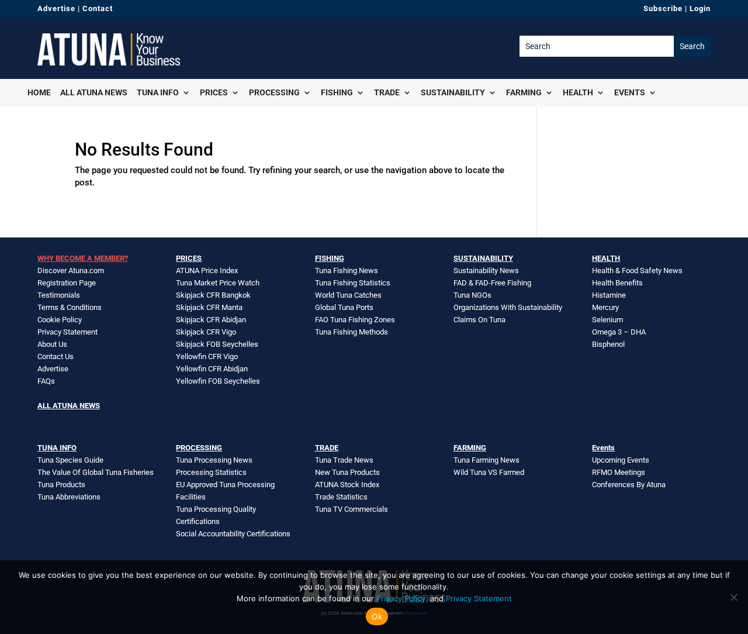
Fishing (337, 92)
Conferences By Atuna (629, 484)
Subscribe (663, 8)
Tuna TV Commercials (351, 509)
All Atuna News (93, 92)
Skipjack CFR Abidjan (211, 319)
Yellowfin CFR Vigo (207, 356)
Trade (387, 92)
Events (629, 92)
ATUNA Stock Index (347, 484)
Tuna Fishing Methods (351, 332)
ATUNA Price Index (207, 270)
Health (578, 92)
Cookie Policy (59, 319)
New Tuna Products (347, 472)
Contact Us (55, 356)
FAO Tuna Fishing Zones (355, 319)
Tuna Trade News (344, 460)
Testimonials (58, 295)
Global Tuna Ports (344, 307)
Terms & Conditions (69, 307)
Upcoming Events (620, 460)
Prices (214, 92)
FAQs (46, 381)
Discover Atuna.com (70, 270)
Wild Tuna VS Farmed (488, 472)
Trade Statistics (341, 496)
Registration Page (66, 282)
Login (700, 8)
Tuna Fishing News (346, 270)
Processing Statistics (211, 472)
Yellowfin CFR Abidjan (212, 368)
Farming (524, 92)
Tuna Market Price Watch (217, 282)
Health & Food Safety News (637, 270)
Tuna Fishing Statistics (352, 282)
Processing (274, 92)
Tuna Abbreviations (69, 496)
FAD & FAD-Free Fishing (492, 282)
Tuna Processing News (214, 460)
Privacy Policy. (402, 598)
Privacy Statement (67, 332)
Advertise (56, 8)
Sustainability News (486, 270)
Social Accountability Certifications (233, 533)
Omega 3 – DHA (619, 332)
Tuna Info (158, 92)
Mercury (605, 307)
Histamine (609, 295)
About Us (52, 344)
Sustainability (453, 92)
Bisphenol (608, 344)
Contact (97, 8)
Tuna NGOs (472, 295)
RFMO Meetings (618, 472)
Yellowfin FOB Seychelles (218, 381)
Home (39, 92)
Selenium (607, 319)
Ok (377, 616)
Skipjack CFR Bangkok (213, 295)
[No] (733, 597)
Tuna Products (61, 484)
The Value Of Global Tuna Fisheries (95, 472)
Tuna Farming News (486, 460)
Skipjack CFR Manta (209, 307)
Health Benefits (617, 282)
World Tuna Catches (348, 295)
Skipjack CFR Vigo (206, 332)
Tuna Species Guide (70, 460)
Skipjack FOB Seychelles (217, 344)
